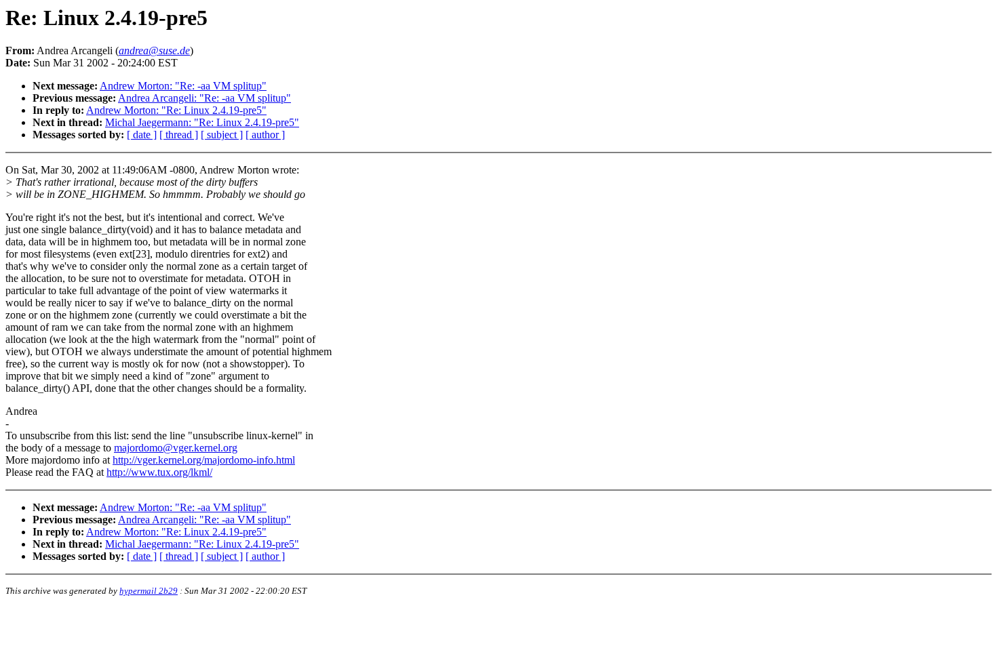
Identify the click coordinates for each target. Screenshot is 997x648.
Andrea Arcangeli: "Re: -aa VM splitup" (204, 98)
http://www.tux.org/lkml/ (159, 472)
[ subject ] (222, 134)
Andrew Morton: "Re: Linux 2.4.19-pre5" (176, 110)
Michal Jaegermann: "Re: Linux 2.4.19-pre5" (202, 122)
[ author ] (265, 134)
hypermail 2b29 (148, 591)
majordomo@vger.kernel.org (175, 447)
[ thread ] (178, 134)
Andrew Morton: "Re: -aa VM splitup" (183, 86)
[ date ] (142, 134)
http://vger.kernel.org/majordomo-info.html (204, 460)
